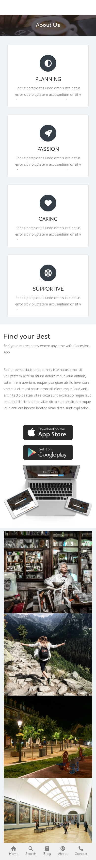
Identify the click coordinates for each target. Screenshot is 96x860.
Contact (81, 854)
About (62, 854)
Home (13, 854)
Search (30, 854)
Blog (47, 854)
